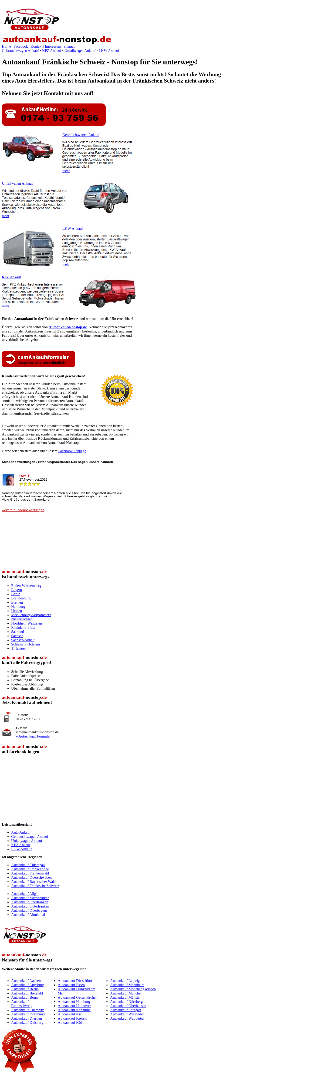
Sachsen (17, 636)
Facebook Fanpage (72, 451)
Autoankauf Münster (125, 997)
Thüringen (19, 648)
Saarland (17, 632)
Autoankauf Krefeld (72, 1018)
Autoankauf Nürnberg (126, 1002)
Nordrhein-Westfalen (26, 623)
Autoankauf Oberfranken (29, 902)
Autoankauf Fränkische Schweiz (35, 886)
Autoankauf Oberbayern (29, 910)
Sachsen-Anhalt (22, 640)
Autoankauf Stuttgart (125, 1010)
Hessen (16, 611)
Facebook (21, 46)
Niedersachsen (22, 619)
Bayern (16, 590)
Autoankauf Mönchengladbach (133, 989)
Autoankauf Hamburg (74, 1002)
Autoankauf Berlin (25, 989)
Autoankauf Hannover (74, 1006)
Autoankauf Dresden (26, 1018)
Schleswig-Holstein (25, 644)
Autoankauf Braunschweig (21, 1004)
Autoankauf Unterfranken (30, 906)
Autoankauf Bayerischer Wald (33, 882)
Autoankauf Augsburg (27, 985)
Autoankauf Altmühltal (28, 915)
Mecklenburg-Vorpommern (31, 615)
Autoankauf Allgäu (25, 894)
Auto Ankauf (20, 832)
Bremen (17, 602)
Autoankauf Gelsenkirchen (77, 997)
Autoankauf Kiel (70, 1014)
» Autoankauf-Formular (33, 736)
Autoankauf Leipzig (125, 981)
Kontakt (36, 46)
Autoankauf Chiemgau (28, 865)
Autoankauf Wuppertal (127, 1018)
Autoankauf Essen (71, 985)
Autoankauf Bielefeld (27, 993)
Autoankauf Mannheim (127, 985)
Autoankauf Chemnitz (27, 1010)
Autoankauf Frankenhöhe (30, 869)
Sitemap (69, 46)
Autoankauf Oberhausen (128, 1006)
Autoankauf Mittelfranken (30, 898)
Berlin (15, 594)
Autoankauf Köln (71, 1022)
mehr (66, 171)
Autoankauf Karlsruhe (74, 1010)
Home (6, 46)
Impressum (53, 46)
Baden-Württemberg (26, 586)
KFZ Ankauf (51, 51)
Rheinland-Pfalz (23, 627)
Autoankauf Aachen (26, 981)
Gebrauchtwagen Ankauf (20, 51)
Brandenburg (20, 598)
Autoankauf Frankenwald (30, 873)
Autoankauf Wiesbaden (127, 1014)
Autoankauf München (126, 993)
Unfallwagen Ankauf (79, 51)
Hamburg (18, 606)
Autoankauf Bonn (24, 997)
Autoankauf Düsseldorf (75, 981)
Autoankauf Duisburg (27, 1022)
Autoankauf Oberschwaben (31, 877)
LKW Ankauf (109, 51)
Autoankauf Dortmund (28, 1014)
